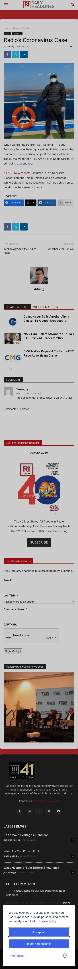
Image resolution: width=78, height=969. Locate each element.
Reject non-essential (39, 944)
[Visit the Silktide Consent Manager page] (65, 955)
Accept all (39, 932)
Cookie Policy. (47, 921)
